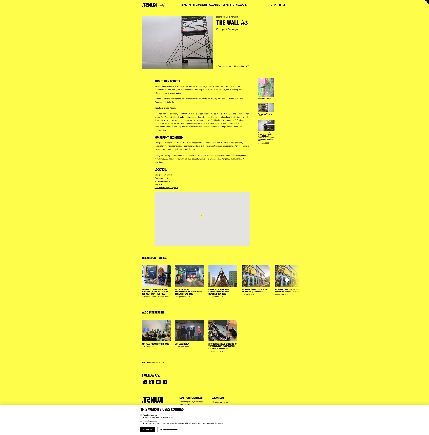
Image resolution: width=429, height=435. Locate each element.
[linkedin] (158, 382)
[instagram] (144, 382)
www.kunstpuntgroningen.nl (166, 188)
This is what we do (220, 402)
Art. (143, 362)
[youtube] (165, 382)
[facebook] (151, 382)
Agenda (150, 362)
